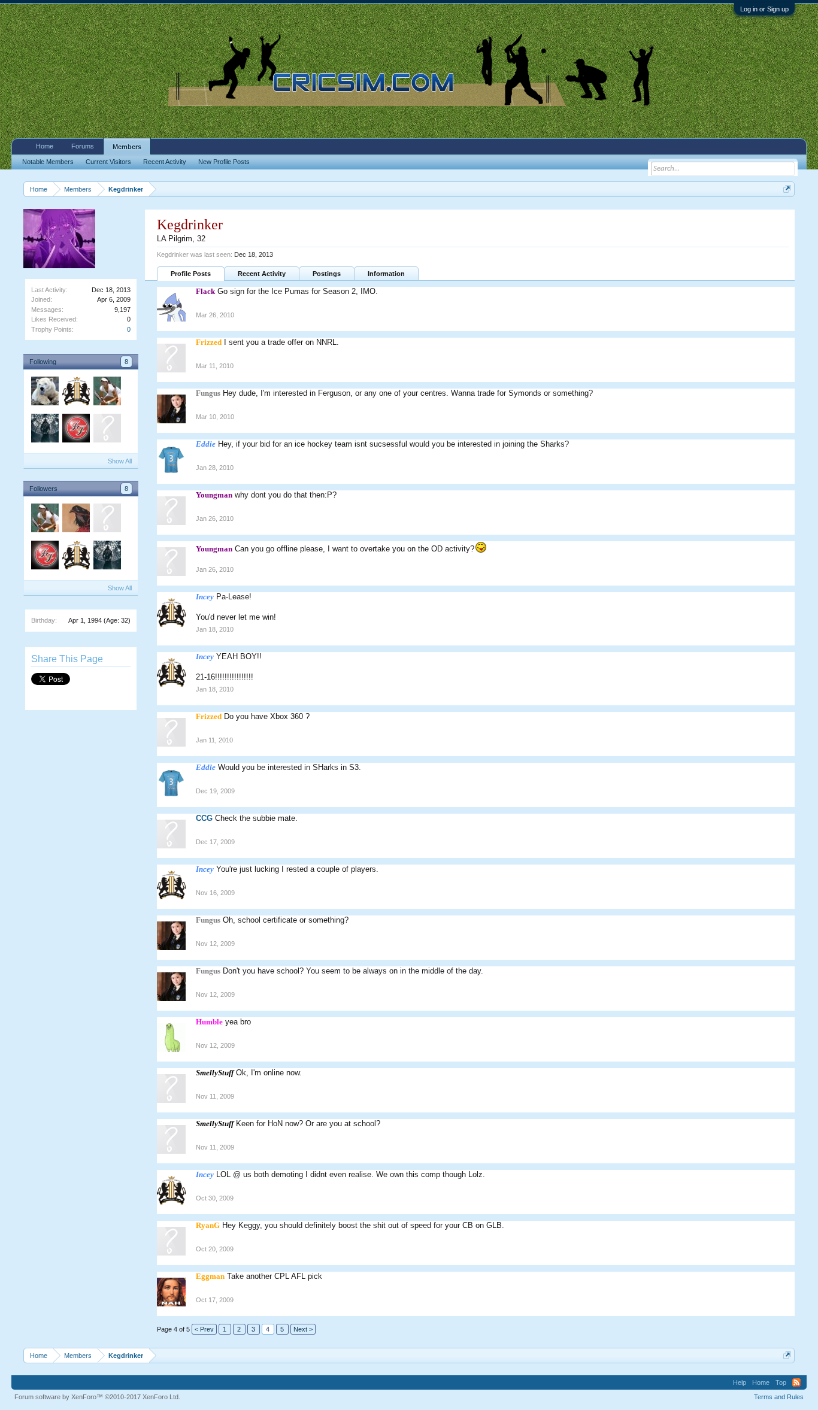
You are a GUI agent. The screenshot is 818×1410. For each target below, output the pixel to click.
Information (386, 273)
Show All (120, 461)
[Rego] (44, 392)
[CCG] (106, 430)
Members (127, 146)
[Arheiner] (75, 519)
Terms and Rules (779, 1396)
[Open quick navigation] (787, 189)
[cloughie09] (44, 430)
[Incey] (75, 392)
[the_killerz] (106, 392)
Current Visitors (108, 161)
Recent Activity (262, 273)
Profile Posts (191, 273)
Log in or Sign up (764, 9)
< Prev (204, 1329)
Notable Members (48, 161)
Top (780, 1382)
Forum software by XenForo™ (97, 1396)
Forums (82, 146)
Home (44, 146)
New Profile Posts (224, 161)
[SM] (75, 430)
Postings (327, 273)
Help (739, 1382)
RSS (796, 1382)
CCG (204, 818)
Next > (303, 1329)
